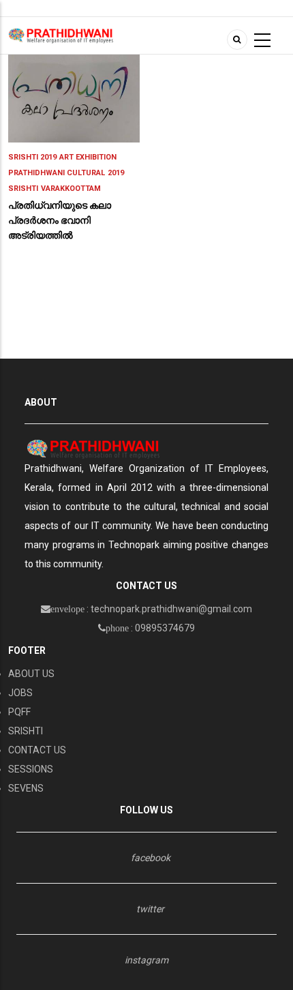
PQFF (19, 711)
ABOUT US (31, 673)
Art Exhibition (88, 157)
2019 (116, 172)
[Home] (61, 34)
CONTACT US (37, 750)
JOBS (20, 692)
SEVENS (26, 788)
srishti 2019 (32, 157)
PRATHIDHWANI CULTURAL (56, 172)
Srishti (23, 188)
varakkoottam (71, 188)
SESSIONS (30, 769)
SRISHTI (25, 730)
